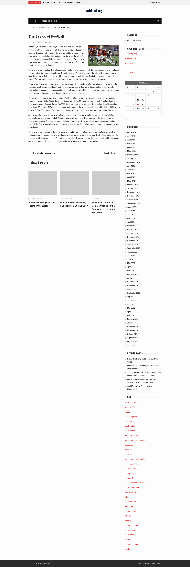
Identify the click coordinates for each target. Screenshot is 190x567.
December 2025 (133, 162)
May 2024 (131, 218)
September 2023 (133, 248)
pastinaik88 (50, 42)
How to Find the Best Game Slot (44, 153)
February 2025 (132, 185)
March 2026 (131, 151)
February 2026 (132, 155)
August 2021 (132, 342)
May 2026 (131, 144)
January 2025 (132, 188)
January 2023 (132, 278)
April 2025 (131, 177)
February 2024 (132, 229)
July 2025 (131, 166)
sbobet (127, 68)
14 (148, 100)
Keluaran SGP (130, 407)
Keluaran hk (129, 63)
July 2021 (131, 345)
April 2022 (131, 312)
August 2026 (132, 132)
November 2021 (133, 330)
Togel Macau (129, 73)
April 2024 (131, 222)
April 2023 (131, 267)
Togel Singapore (131, 417)
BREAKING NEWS (134, 40)
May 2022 (131, 308)
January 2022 (132, 323)
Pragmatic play (130, 58)
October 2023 (132, 244)
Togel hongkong (49, 21)
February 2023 (132, 274)
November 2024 (133, 196)
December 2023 (133, 237)
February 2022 (132, 319)
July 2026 (131, 136)
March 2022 (131, 315)
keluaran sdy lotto (131, 544)
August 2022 (132, 297)
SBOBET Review (110, 153)
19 (138, 104)
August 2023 (132, 252)
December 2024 (133, 192)
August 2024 (132, 207)
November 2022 (133, 285)
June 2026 (131, 140)
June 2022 (131, 304)
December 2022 (133, 282)
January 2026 (132, 159)
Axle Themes (157, 563)
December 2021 (133, 327)
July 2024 (131, 211)
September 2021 (133, 338)
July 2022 (131, 300)
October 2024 (132, 200)
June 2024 (131, 215)
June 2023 (131, 259)
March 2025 (131, 181)
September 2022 (133, 293)
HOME (33, 21)
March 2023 (131, 271)
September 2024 (133, 203)
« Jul (126, 119)
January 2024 (132, 233)
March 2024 (131, 226)
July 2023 (131, 256)
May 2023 (131, 263)
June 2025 (131, 170)
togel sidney (129, 549)
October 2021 (132, 334)
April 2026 (131, 147)
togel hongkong (131, 402)
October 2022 (132, 289)
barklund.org (93, 10)
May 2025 (131, 173)
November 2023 (133, 241)
